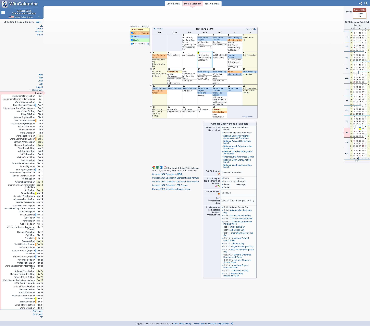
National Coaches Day (24, 145)
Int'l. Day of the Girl (234, 60)
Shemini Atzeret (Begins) (202, 89)
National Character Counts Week (237, 261)
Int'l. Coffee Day (187, 38)
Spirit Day (215, 83)
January (39, 28)
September (37, 90)
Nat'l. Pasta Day (218, 81)
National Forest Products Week (235, 266)
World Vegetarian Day (25, 102)
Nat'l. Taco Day (232, 45)
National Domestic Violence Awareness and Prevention (236, 137)
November (38, 311)
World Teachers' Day (25, 136)
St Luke (230, 72)
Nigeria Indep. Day (189, 44)
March (40, 35)
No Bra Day (156, 76)
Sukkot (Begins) (203, 72)
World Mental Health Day (23, 163)
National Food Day (26, 260)
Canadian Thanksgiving (172, 75)
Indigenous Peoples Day (24, 199)
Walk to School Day (204, 58)
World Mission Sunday (157, 92)
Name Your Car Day (204, 47)
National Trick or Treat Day (249, 92)
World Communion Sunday (22, 139)
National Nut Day (27, 248)
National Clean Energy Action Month (237, 161)
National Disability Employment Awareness (237, 152)
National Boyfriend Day (24, 117)
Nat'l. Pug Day (187, 81)
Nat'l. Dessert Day (173, 83)
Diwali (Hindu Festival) (25, 305)
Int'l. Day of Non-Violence (203, 43)
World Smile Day (233, 50)
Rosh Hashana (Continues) (217, 39)
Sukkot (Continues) (219, 72)
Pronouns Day (202, 77)
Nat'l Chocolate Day (174, 112)
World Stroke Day (188, 112)
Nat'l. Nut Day (187, 91)
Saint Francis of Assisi (24, 121)
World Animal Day (233, 48)
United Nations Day (219, 100)
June (40, 81)
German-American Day (240, 215)
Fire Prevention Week (242, 218)
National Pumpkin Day (25, 271)
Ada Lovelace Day (188, 55)
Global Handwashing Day (188, 73)
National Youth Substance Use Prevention (237, 147)
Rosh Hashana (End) (234, 38)
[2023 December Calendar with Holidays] (41, 26)
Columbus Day (172, 72)
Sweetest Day (247, 74)
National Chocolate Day (24, 286)
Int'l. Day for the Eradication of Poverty (217, 76)
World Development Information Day (219, 103)
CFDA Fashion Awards (24, 283)
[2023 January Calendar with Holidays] (41, 317)
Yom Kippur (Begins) (231, 56)
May (41, 78)
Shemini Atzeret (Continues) (217, 89)
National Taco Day (26, 127)
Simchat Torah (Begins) (217, 94)
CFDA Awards (172, 109)
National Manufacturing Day (237, 211)
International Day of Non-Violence (19, 108)
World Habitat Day (173, 55)
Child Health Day (237, 227)
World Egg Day (232, 67)
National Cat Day (27, 289)
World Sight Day (218, 58)
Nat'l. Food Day (217, 97)
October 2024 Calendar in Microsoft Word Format (175, 181)
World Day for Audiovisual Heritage (157, 114)
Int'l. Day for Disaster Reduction (159, 73)
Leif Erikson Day (203, 55)
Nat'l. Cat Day (187, 109)
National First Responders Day (233, 274)
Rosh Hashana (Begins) (202, 39)
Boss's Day (201, 74)
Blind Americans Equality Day (238, 250)
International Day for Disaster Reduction (21, 186)
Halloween (216, 110)
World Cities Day (218, 117)
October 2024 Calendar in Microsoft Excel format (175, 178)
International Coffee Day (23, 96)
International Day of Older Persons (19, 99)
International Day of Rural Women (19, 209)
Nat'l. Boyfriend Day (219, 45)
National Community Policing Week (237, 223)
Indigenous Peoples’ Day (242, 246)
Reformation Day (218, 112)
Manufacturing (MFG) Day (23, 124)
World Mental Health (220, 55)
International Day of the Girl (238, 234)
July (41, 84)
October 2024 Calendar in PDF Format (170, 185)
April (41, 75)
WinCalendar (23, 3)
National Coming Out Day (23, 176)
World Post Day (203, 60)
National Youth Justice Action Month (237, 166)
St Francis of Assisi (234, 40)
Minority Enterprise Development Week (237, 256)
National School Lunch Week (236, 239)
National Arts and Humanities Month (237, 142)
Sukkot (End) (202, 93)
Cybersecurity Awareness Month (238, 157)
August (39, 87)
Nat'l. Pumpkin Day (249, 88)
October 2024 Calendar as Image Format (171, 189)
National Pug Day (27, 212)
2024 (210, 29)
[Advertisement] (204, 16)
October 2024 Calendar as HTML (167, 174)
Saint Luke (30, 238)
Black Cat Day (157, 109)
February (39, 31)
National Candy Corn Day (23, 296)
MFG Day (230, 43)
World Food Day (203, 79)
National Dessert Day (25, 202)
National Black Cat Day (24, 277)
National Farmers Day (25, 182)
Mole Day (200, 95)
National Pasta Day (26, 232)
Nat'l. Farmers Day (249, 55)
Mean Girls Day (217, 42)
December (38, 314)
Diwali (214, 114)
